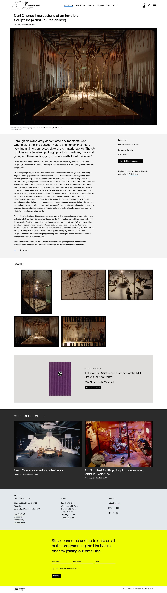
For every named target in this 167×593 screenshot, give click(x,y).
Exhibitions (68, 5)
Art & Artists (80, 5)
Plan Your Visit (19, 514)
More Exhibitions (27, 416)
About (115, 5)
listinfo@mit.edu (114, 503)
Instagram (109, 513)
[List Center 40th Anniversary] (25, 5)
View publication (93, 387)
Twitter (117, 513)
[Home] (144, 5)
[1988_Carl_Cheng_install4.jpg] (36, 292)
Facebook (113, 513)
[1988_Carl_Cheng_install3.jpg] (83, 292)
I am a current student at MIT (66, 569)
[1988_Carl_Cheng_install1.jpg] (36, 331)
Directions (18, 517)
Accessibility (19, 520)
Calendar (91, 5)
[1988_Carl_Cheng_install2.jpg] (130, 292)
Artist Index (133, 174)
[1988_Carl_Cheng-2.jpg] (83, 331)
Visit (108, 5)
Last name (77, 561)
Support (101, 5)
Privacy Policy (19, 523)
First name (56, 561)
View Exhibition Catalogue (130, 161)
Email (96, 561)
